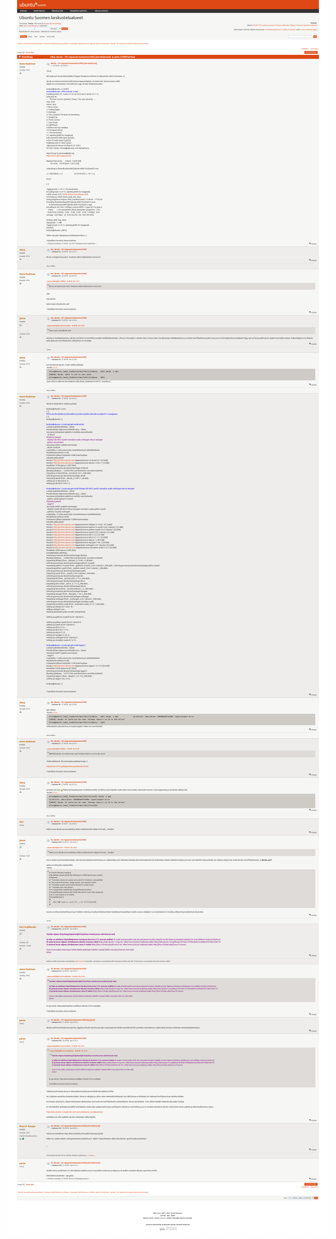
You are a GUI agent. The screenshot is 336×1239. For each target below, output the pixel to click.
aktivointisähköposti (31, 26)
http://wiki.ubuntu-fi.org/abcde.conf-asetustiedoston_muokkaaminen (74, 1112)
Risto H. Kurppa (27, 1126)
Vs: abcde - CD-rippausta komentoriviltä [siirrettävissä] (75, 1126)
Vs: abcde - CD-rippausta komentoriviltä (68, 821)
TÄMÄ (91, 1155)
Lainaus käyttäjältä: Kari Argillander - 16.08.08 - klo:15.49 (66, 976)
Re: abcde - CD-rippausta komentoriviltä (68, 249)
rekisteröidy (56, 24)
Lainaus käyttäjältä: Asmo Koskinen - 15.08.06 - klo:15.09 (65, 325)
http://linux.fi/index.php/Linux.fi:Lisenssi (169, 945)
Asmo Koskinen (27, 63)
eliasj (22, 249)
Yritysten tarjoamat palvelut (306, 25)
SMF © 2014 (166, 1213)
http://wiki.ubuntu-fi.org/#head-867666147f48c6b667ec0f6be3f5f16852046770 (187, 942)
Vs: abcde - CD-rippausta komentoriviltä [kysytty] (73, 1020)
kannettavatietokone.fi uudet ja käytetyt (280, 30)
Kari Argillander (27, 927)
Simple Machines (176, 1213)
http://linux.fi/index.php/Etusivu (105, 945)
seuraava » (315, 49)
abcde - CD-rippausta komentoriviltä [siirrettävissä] (74, 63)
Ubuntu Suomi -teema (151, 1218)
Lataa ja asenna (268, 25)
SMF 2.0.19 (157, 1213)
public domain (80, 961)
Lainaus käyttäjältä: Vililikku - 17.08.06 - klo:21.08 (63, 749)
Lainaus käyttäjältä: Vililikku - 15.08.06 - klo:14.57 (63, 281)
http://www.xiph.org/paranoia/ (58, 156)
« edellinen (305, 49)
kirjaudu (46, 24)
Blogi (293, 25)
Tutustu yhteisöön (282, 25)
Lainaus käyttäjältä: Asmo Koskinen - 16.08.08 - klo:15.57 (65, 1046)
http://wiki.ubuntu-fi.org (109, 942)
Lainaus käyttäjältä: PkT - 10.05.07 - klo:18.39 (62, 847)
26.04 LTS (257, 25)
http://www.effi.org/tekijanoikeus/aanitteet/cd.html (67, 766)
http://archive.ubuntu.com (64, 460)
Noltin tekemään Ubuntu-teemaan (179, 1218)
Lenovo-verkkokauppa (308, 30)
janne (22, 318)
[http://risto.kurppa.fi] (23, 1139)
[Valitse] (54, 367)
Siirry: (285, 1198)
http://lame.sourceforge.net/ (75, 194)
